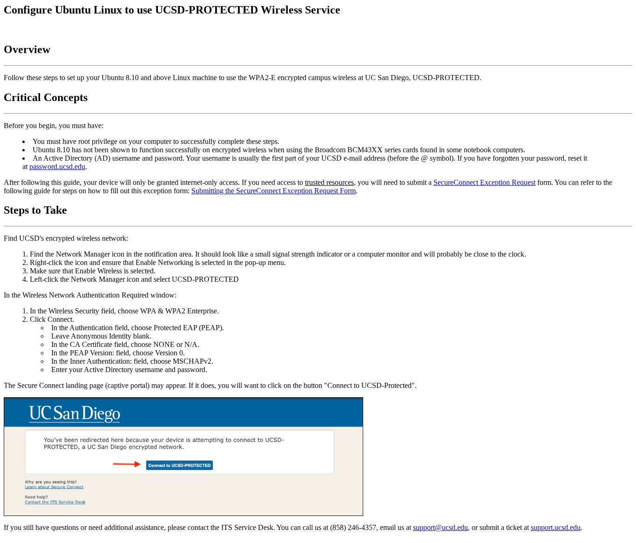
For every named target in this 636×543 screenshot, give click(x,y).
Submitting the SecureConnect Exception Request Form (273, 191)
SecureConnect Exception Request (484, 182)
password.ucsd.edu (57, 166)
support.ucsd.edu (556, 527)
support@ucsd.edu (440, 527)
